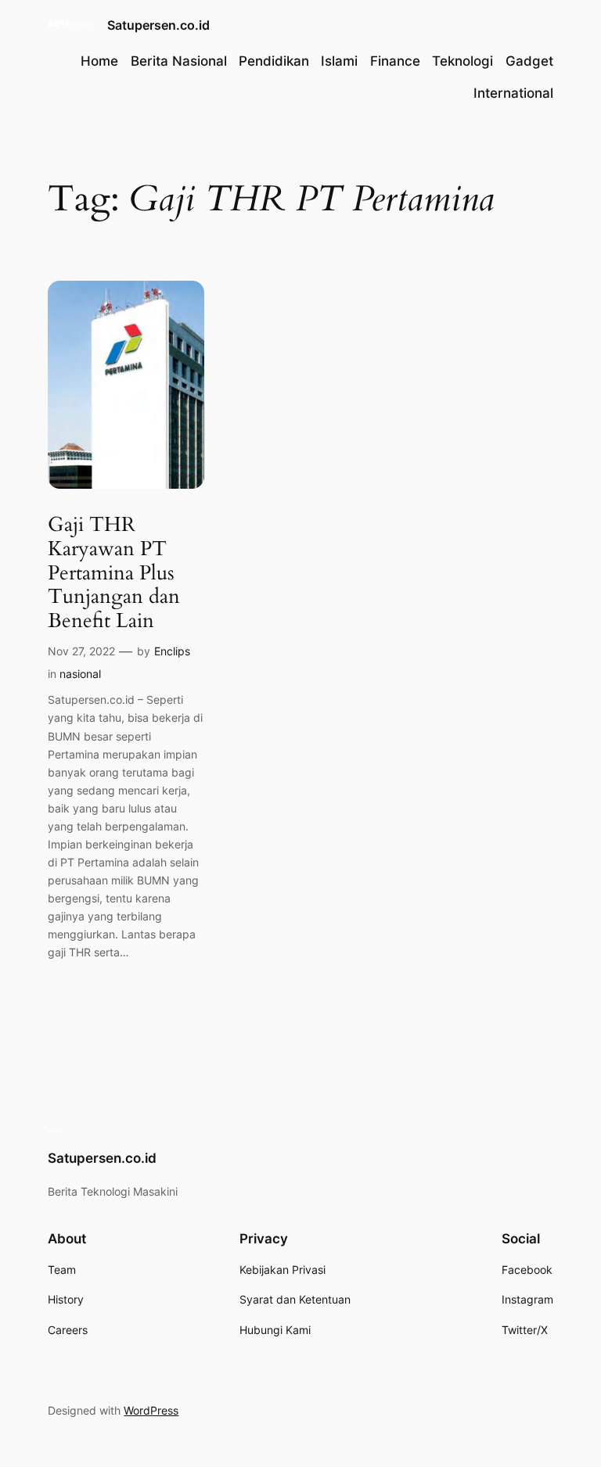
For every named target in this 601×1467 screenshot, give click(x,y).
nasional (80, 673)
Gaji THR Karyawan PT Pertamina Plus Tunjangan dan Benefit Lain (114, 573)
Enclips (172, 651)
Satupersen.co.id (158, 25)
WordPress (151, 1410)
